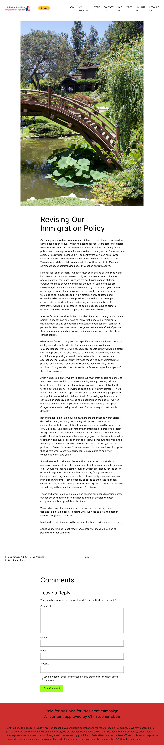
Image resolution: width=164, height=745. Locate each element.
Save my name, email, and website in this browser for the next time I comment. (81, 678)
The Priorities (37, 557)
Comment (46, 606)
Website (44, 663)
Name (44, 637)
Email (44, 650)
